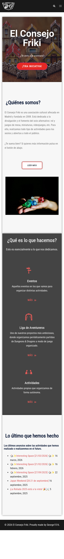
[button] (54, 6)
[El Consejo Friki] (8, 5)
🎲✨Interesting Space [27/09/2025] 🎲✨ (32, 472)
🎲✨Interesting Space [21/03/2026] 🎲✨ (32, 455)
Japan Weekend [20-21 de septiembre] (29, 480)
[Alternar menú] (60, 6)
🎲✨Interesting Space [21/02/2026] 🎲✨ (32, 464)
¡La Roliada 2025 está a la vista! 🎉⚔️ (29, 489)
